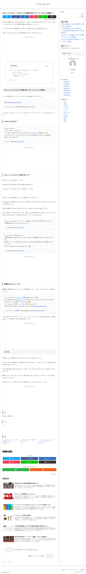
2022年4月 (67, 82)
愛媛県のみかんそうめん (19, 76)
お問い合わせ (64, 569)
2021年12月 (67, 90)
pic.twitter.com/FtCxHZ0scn (39, 306)
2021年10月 (67, 95)
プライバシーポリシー (74, 569)
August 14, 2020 (39, 310)
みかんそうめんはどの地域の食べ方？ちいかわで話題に (25, 70)
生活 (65, 119)
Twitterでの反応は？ (18, 72)
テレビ (65, 110)
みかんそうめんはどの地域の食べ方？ (22, 74)
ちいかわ (5, 451)
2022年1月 (67, 88)
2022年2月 (67, 86)
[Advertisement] (29, 50)
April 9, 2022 (31, 106)
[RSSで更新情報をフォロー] (43, 469)
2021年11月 (67, 92)
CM (65, 101)
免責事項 (82, 569)
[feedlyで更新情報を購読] (15, 469)
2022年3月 (67, 84)
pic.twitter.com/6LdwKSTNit (14, 102)
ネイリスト (67, 112)
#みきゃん (21, 299)
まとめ (14, 80)
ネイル (65, 114)
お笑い (65, 104)
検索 (62, 12)
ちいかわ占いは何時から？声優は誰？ (28, 439)
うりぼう (72, 69)
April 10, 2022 (21, 250)
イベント (66, 108)
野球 (65, 121)
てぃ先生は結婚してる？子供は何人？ (71, 28)
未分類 (10, 451)
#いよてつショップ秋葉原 (19, 297)
